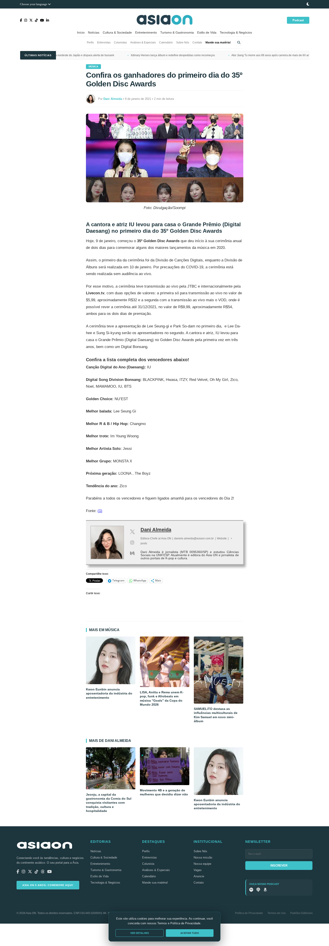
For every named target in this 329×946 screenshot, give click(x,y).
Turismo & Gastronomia (177, 32)
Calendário (166, 42)
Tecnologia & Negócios (236, 32)
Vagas (198, 870)
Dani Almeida (156, 529)
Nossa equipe (202, 863)
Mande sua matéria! (218, 42)
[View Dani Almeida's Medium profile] (132, 553)
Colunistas (120, 42)
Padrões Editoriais (301, 913)
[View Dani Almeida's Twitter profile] (132, 532)
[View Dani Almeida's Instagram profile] (132, 542)
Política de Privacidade (249, 913)
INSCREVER (278, 865)
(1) (100, 511)
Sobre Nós (182, 42)
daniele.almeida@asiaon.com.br (194, 538)
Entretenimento (146, 32)
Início (81, 32)
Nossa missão (203, 857)
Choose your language (34, 4)
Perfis (90, 42)
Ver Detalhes (139, 933)
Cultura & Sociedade (117, 32)
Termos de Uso (276, 913)
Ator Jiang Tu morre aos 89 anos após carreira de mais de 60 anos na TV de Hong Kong (249, 55)
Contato (197, 42)
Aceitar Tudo (189, 933)
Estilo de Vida (206, 32)
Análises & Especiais (143, 42)
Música (93, 66)
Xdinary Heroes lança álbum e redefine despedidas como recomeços (137, 55)
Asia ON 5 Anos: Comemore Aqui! (47, 885)
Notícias (93, 32)
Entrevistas (104, 42)
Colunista (148, 863)
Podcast (298, 20)
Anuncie (199, 876)
